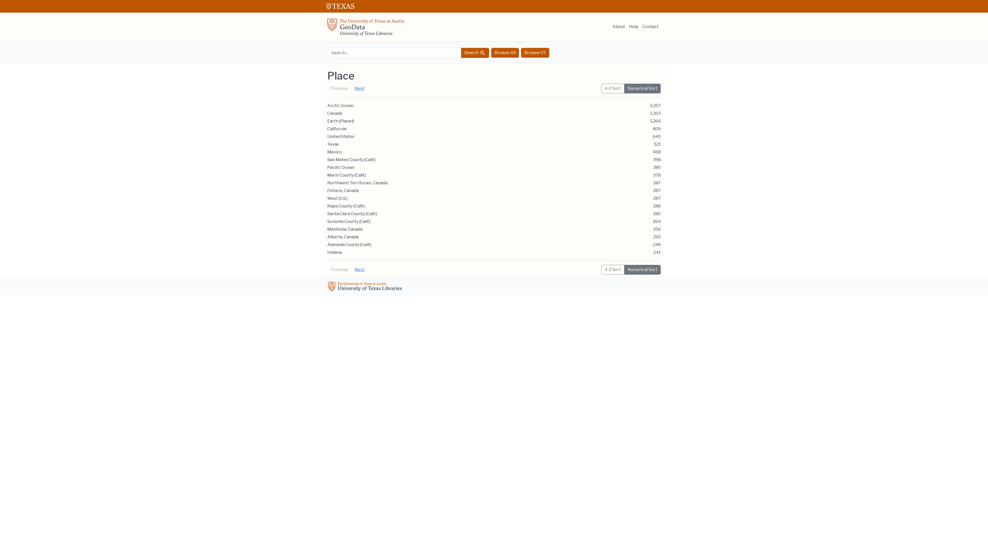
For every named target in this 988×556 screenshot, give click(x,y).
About (619, 26)
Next (360, 88)
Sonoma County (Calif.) (348, 221)
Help (633, 26)
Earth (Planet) (340, 121)
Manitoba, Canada (345, 229)
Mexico (334, 152)
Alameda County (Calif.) (349, 244)
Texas (333, 144)
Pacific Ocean (340, 167)
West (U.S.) (337, 198)
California (336, 128)
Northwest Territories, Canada (357, 182)
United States (340, 136)
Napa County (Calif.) (346, 206)
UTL (365, 287)
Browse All (505, 52)
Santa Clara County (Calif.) (352, 213)
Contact (650, 26)
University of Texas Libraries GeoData (365, 29)
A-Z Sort (613, 88)
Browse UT (535, 52)
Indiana (334, 252)
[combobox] (394, 53)
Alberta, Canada (343, 236)
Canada (334, 113)
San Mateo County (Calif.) (351, 159)
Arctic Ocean (340, 105)
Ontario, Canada (343, 190)
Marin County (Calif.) (346, 175)
